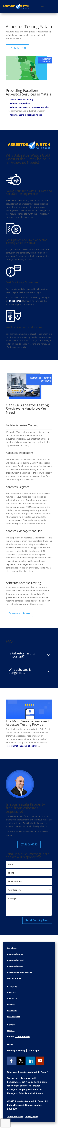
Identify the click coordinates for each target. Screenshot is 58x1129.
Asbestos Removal (15, 960)
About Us (11, 992)
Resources (12, 1010)
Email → (10, 1030)
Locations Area (14, 978)
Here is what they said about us (21, 745)
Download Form (19, 613)
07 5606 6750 (17, 48)
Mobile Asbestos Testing (21, 99)
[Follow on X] (21, 1061)
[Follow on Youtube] (40, 1061)
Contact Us (12, 998)
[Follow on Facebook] (11, 1061)
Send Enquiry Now (37, 920)
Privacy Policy (31, 1116)
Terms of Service (15, 1116)
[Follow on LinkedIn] (30, 1061)
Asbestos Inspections (20, 103)
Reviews (11, 1004)
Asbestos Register (18, 107)
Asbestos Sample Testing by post (26, 114)
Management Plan (40, 107)
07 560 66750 (15, 301)
